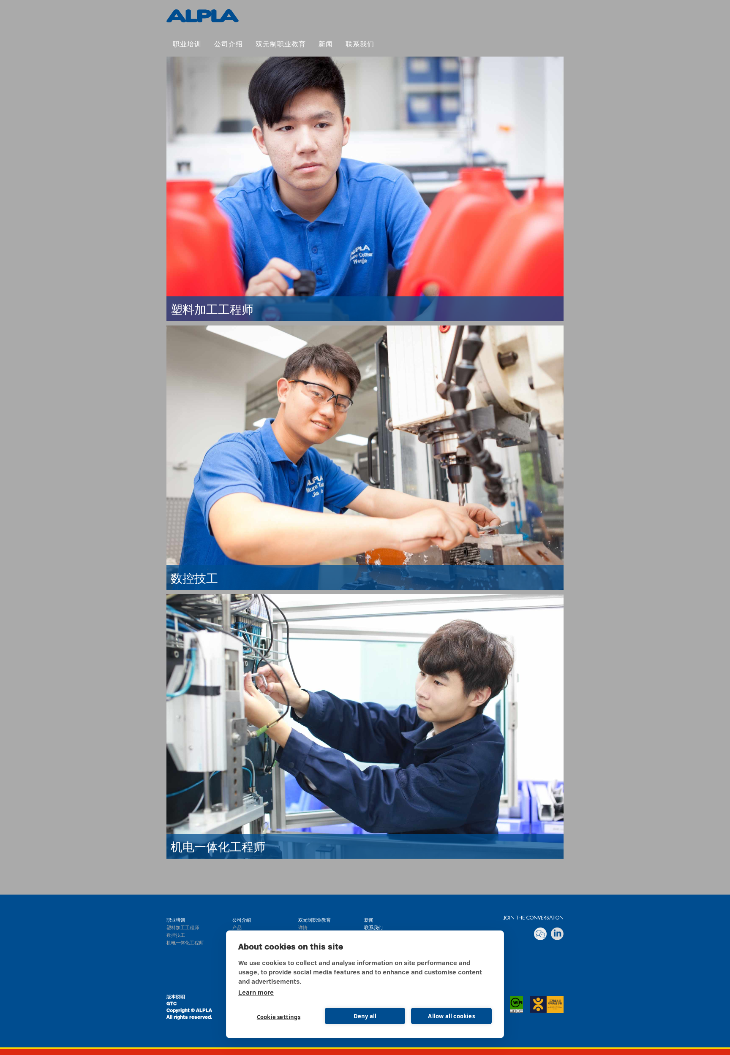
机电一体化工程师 (185, 943)
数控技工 (175, 935)
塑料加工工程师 (182, 927)
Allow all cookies (451, 1016)
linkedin (557, 934)
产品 (237, 927)
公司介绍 (228, 44)
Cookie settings (278, 1017)
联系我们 (360, 44)
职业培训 (187, 44)
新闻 (326, 44)
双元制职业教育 (202, 15)
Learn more (256, 993)
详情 (303, 927)
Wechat (540, 934)
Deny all (365, 1016)
